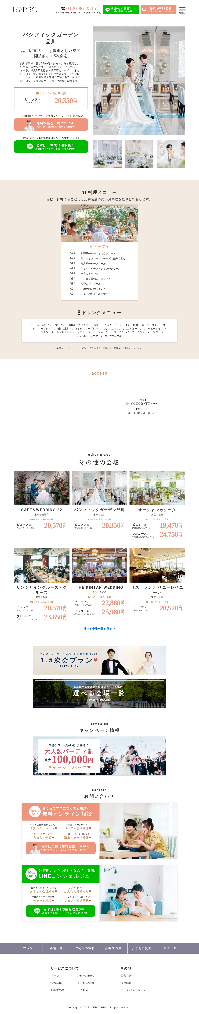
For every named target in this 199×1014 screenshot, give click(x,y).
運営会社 (126, 975)
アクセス (82, 990)
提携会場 (56, 983)
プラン (55, 975)
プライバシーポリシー (134, 990)
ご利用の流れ (85, 975)
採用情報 (126, 983)
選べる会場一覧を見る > (99, 628)
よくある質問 (85, 983)
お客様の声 (58, 990)
